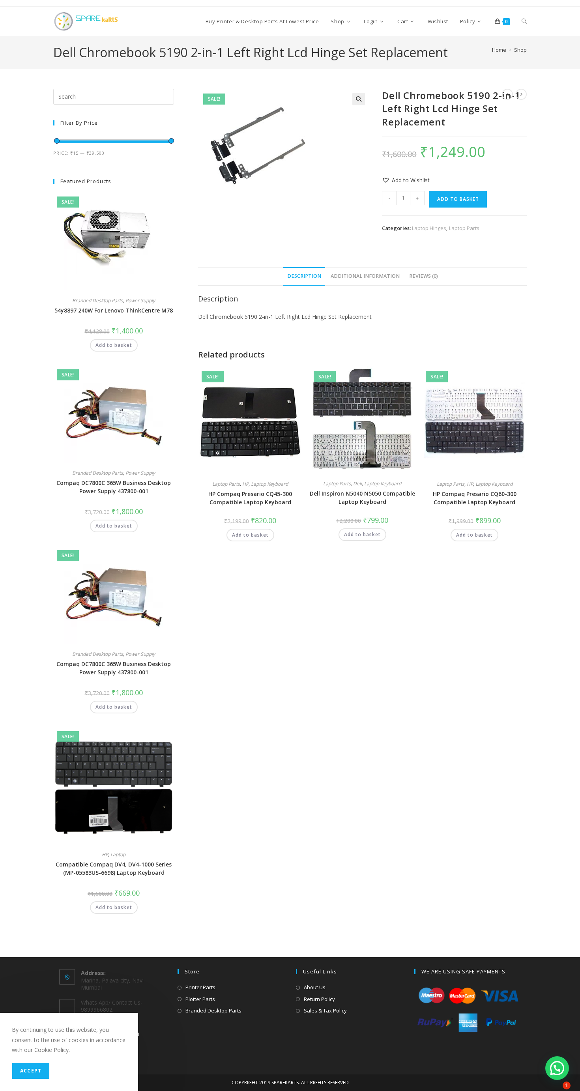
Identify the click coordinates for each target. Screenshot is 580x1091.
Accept (30, 1070)
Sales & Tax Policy (325, 1010)
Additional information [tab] (365, 276)
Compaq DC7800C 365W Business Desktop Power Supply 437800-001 (113, 487)
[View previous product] (507, 94)
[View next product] (521, 94)
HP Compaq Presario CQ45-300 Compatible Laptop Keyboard (250, 498)
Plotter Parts (200, 999)
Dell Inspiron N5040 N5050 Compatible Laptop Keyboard (362, 497)
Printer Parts (200, 987)
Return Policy (319, 999)
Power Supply (140, 300)
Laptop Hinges (429, 228)
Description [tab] (304, 276)
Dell (357, 483)
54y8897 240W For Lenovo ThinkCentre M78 (113, 310)
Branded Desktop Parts (97, 300)
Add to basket (458, 199)
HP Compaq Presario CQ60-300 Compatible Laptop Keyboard (474, 498)
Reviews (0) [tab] (423, 276)
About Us (315, 987)
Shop (520, 49)
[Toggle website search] (524, 21)
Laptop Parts (464, 228)
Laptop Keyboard (269, 484)
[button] (358, 99)
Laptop (117, 854)
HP (245, 484)
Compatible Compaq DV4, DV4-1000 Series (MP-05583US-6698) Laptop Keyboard (114, 868)
